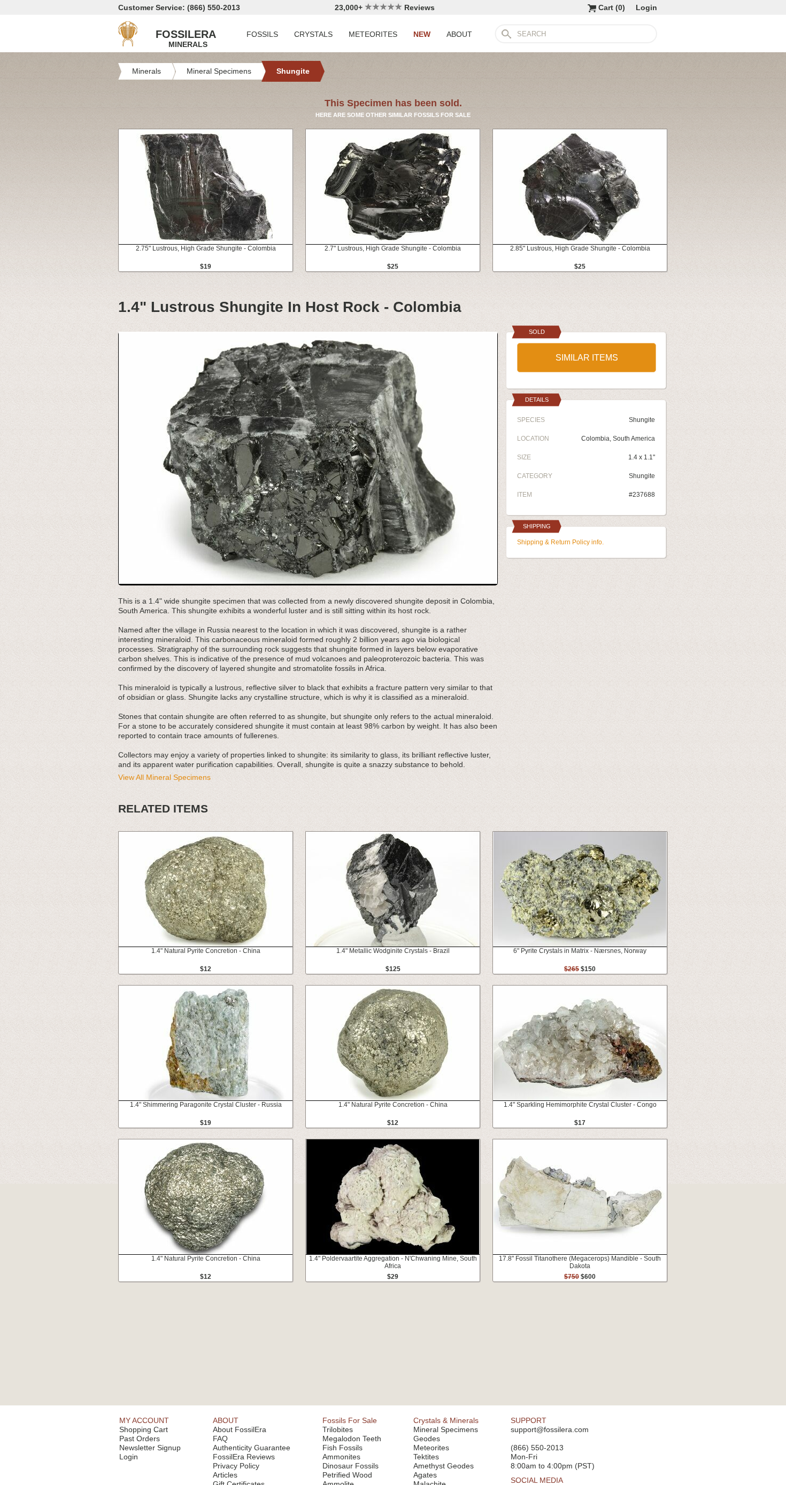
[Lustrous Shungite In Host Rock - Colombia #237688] (308, 581)
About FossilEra (239, 1429)
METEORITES (373, 34)
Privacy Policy (236, 1465)
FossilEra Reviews (244, 1456)
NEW (421, 34)
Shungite (642, 476)
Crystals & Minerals (446, 1420)
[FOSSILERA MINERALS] (127, 44)
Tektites (426, 1456)
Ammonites (341, 1456)
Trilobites (337, 1429)
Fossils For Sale (349, 1420)
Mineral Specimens (445, 1429)
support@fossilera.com (550, 1429)
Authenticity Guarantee (251, 1447)
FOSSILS (262, 34)
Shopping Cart (143, 1429)
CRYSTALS (313, 34)
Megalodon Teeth (351, 1438)
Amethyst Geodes (443, 1465)
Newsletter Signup (150, 1447)
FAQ (220, 1438)
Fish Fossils (342, 1447)
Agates (425, 1475)
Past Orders (139, 1438)
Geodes (426, 1438)
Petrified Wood (347, 1475)
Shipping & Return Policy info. (560, 542)
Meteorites (431, 1447)
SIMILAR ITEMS (587, 357)
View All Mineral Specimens (164, 777)
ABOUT (459, 34)
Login (646, 7)
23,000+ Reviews (385, 7)
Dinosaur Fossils (350, 1465)
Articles (225, 1475)
